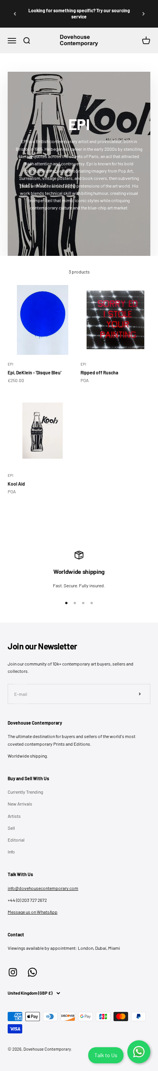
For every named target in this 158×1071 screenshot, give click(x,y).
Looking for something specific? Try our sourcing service (79, 13)
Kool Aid (16, 483)
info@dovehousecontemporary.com (43, 888)
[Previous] (14, 14)
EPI (10, 364)
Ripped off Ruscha (99, 372)
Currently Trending (25, 791)
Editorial (16, 839)
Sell (11, 827)
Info (11, 851)
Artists (14, 816)
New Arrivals (20, 803)
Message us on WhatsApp (33, 911)
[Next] (143, 14)
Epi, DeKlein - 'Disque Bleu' (34, 372)
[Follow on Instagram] (13, 972)
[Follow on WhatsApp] (32, 972)
